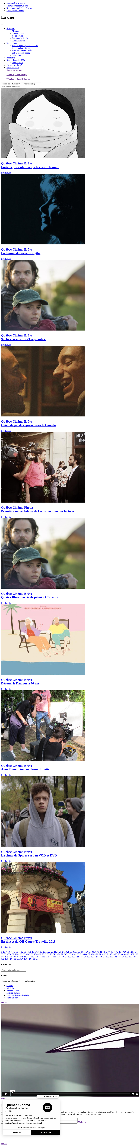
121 (65, 957)
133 (111, 957)
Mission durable (13, 993)
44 (109, 952)
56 (5, 954)
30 (71, 952)
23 (52, 952)
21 (46, 952)
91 (100, 954)
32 (76, 952)
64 (27, 954)
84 (81, 954)
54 (136, 952)
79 (67, 954)
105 (6, 957)
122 (69, 957)
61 (18, 954)
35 (84, 952)
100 (125, 954)
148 (33, 959)
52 (131, 952)
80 (70, 954)
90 (97, 954)
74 (54, 954)
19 (41, 952)
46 (114, 952)
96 (113, 954)
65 (29, 954)
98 (119, 954)
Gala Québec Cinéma (16, 3)
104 (2, 957)
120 (62, 957)
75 (56, 954)
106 (10, 957)
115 (43, 957)
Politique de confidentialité (18, 995)
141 (6, 959)
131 (103, 957)
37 (90, 952)
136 (122, 957)
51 (128, 952)
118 (54, 957)
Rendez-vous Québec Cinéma (19, 8)
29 (68, 952)
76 (59, 954)
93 (105, 954)
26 (60, 952)
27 (63, 952)
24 (55, 952)
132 (107, 957)
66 (32, 954)
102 (132, 954)
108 (18, 957)
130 (100, 957)
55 (2, 954)
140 (2, 959)
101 (128, 954)
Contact (10, 985)
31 (74, 952)
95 (111, 954)
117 (51, 957)
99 (122, 954)
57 (8, 954)
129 (96, 957)
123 (73, 957)
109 (21, 957)
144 (18, 959)
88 (92, 954)
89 (94, 954)
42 (103, 952)
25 (57, 952)
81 (73, 954)
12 (22, 952)
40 (98, 952)
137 (126, 957)
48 (120, 952)
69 (40, 954)
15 (30, 952)
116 (47, 957)
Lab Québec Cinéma (15, 10)
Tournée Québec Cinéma (17, 6)
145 (21, 959)
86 (86, 954)
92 (103, 954)
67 (35, 954)
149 (37, 959)
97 (116, 954)
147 (29, 959)
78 (65, 954)
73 (51, 954)
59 (13, 954)
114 (40, 957)
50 (125, 952)
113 (36, 957)
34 (82, 952)
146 (25, 959)
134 (115, 957)
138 (130, 957)
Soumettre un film (14, 70)
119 (58, 957)
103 (136, 954)
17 (36, 952)
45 (112, 952)
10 (17, 952)
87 (89, 954)
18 (38, 952)
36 (87, 952)
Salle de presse (13, 990)
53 (133, 952)
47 (117, 952)
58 (10, 954)
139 (134, 957)
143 (14, 959)
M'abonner (82, 1122)
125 (81, 957)
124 (77, 957)
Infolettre (10, 988)
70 (43, 954)
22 (49, 952)
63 (24, 954)
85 (84, 954)
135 (119, 957)
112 (32, 957)
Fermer (4, 1002)
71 (46, 954)
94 (108, 954)
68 (37, 954)
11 (19, 952)
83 (78, 954)
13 (25, 952)
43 (106, 952)
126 (84, 957)
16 (33, 952)
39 (95, 952)
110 (25, 957)
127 (88, 957)
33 (79, 952)
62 (21, 954)
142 (10, 959)
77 (62, 954)
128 (92, 957)
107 (14, 957)
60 (16, 954)
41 (101, 952)
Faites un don (12, 998)
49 (122, 952)
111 (29, 957)
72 (48, 954)
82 (75, 954)
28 (65, 952)
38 (93, 952)
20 (44, 952)
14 (27, 952)
